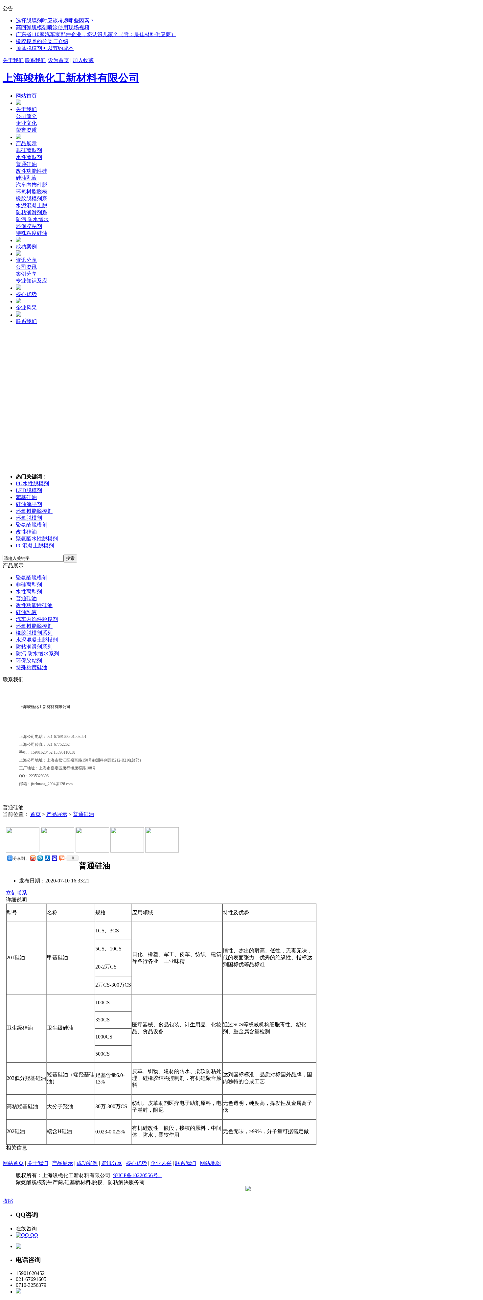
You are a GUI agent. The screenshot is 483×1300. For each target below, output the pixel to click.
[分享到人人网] (47, 858)
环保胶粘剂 (29, 226)
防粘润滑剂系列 (34, 647)
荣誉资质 (26, 130)
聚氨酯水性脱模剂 (37, 538)
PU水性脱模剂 (32, 483)
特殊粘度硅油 (31, 233)
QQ (33, 1235)
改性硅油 (26, 532)
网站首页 (26, 96)
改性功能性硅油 (34, 605)
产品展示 (26, 143)
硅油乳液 (26, 178)
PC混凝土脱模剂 (35, 545)
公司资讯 (26, 267)
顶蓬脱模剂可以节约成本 (45, 48)
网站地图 (210, 1163)
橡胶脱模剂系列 (34, 633)
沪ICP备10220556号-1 (137, 1175)
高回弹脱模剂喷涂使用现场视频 (52, 27)
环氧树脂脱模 (31, 191)
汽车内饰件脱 (31, 185)
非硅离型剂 (29, 150)
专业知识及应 (31, 281)
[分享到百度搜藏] (54, 858)
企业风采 (26, 307)
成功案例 (26, 246)
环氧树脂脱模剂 (34, 511)
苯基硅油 (26, 497)
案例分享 (26, 274)
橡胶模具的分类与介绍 (42, 41)
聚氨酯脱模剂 (31, 525)
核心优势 (26, 294)
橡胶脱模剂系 (31, 198)
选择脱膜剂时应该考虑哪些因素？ (55, 20)
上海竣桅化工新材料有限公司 (71, 78)
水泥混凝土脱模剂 (37, 640)
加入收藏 (83, 60)
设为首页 (58, 60)
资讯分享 (26, 260)
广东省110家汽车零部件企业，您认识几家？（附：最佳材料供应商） (96, 34)
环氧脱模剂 (29, 518)
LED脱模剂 (29, 490)
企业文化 (26, 123)
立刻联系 (16, 893)
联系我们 (35, 60)
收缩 (8, 1201)
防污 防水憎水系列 (37, 653)
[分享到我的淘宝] (61, 858)
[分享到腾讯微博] (39, 858)
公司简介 (26, 116)
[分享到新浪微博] (32, 858)
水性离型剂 (29, 157)
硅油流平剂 (29, 504)
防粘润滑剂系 (31, 212)
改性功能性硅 (31, 171)
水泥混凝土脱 (31, 205)
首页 (35, 814)
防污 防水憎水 (32, 219)
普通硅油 (26, 164)
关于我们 (13, 60)
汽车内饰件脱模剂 (37, 619)
